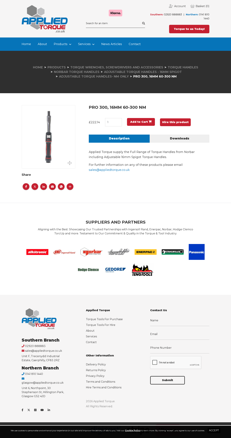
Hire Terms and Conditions (103, 387)
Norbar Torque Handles (76, 72)
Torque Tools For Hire (100, 325)
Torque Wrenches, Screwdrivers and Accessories (116, 67)
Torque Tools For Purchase (104, 319)
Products (60, 44)
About (42, 44)
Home (26, 44)
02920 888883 (173, 14)
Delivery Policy (96, 364)
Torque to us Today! (189, 29)
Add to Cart (139, 121)
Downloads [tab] (179, 138)
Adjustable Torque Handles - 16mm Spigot (143, 72)
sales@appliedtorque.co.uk (109, 170)
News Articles (111, 44)
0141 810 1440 (34, 374)
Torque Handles (183, 67)
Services (84, 44)
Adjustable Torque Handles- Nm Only (94, 76)
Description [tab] (119, 138)
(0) (202, 6)
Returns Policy (96, 370)
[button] (26, 186)
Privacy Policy (95, 376)
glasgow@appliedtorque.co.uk (43, 382)
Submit (167, 380)
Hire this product (175, 122)
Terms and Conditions (100, 381)
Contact (135, 44)
